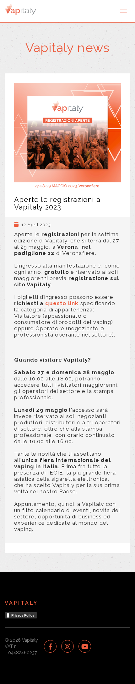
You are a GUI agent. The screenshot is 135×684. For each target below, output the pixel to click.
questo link (61, 303)
